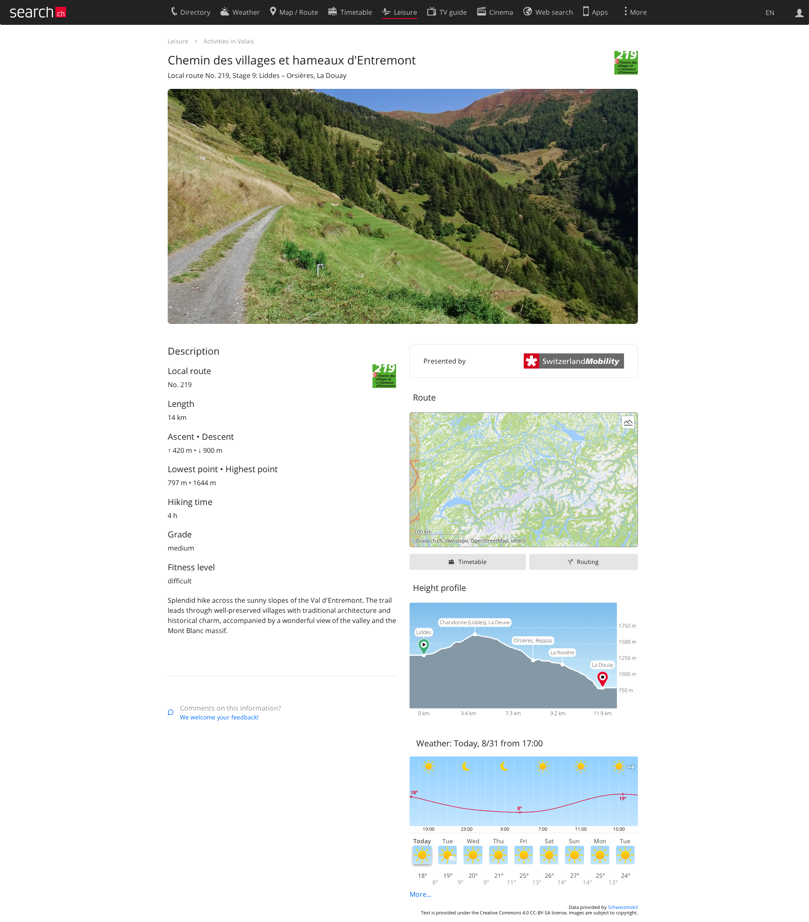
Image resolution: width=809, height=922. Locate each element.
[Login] (799, 12)
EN (770, 12)
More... (420, 894)
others (518, 540)
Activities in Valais (229, 41)
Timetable (472, 562)
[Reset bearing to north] (628, 537)
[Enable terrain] (628, 422)
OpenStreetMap (489, 540)
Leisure (178, 41)
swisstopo (456, 540)
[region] (524, 480)
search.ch (431, 540)
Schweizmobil (623, 907)
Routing (588, 562)
